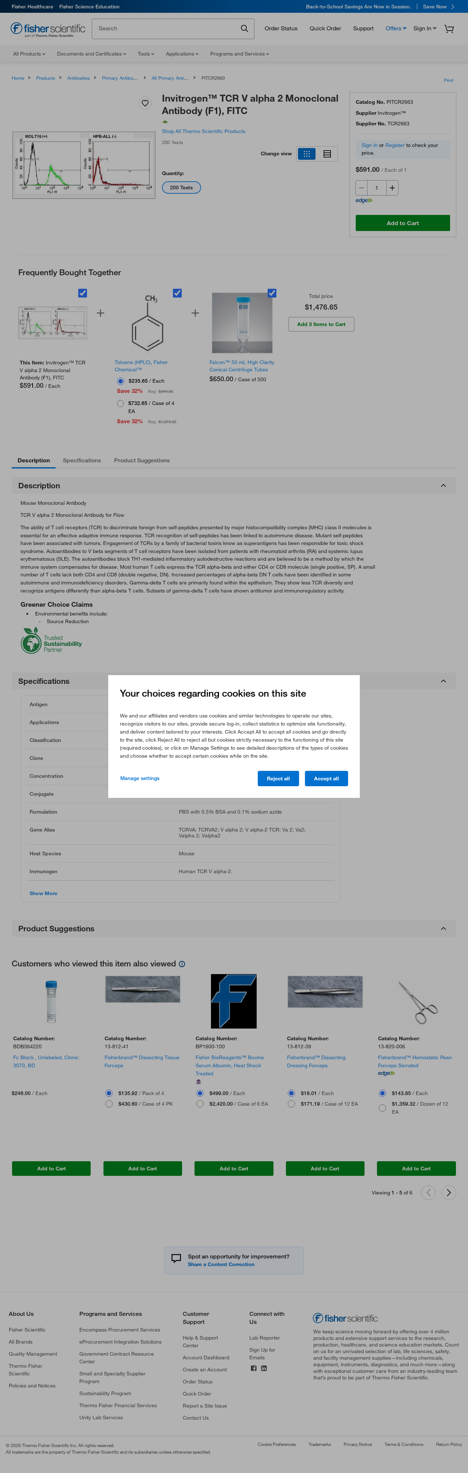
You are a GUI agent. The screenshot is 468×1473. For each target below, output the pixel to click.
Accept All (326, 778)
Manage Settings (139, 778)
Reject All (278, 778)
